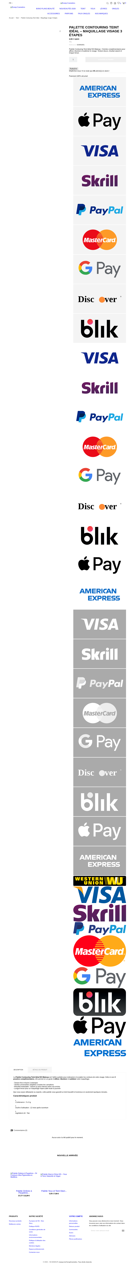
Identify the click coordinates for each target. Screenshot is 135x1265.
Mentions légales (34, 1246)
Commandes (73, 1229)
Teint (83, 9)
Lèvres (103, 9)
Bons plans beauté (45, 9)
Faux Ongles (84, 13)
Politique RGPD (34, 1226)
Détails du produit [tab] (40, 1070)
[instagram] (95, 1245)
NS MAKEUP (53, 1262)
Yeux (92, 9)
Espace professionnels (36, 1249)
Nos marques (101, 13)
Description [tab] (18, 1070)
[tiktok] (106, 1245)
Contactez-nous (34, 1252)
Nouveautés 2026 (67, 9)
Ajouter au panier (105, 59)
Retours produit (74, 1226)
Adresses (72, 1236)
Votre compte (76, 1216)
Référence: (72, 45)
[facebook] (90, 1245)
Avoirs (71, 1233)
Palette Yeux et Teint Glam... (54, 1191)
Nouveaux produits (15, 1221)
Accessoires (53, 13)
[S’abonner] (123, 1230)
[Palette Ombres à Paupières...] (21, 1190)
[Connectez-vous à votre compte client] (115, 3)
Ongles (115, 9)
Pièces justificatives (75, 1239)
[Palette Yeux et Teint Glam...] (51, 1190)
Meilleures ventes (15, 1224)
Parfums (69, 13)
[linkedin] (101, 1245)
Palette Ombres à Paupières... (24, 1192)
